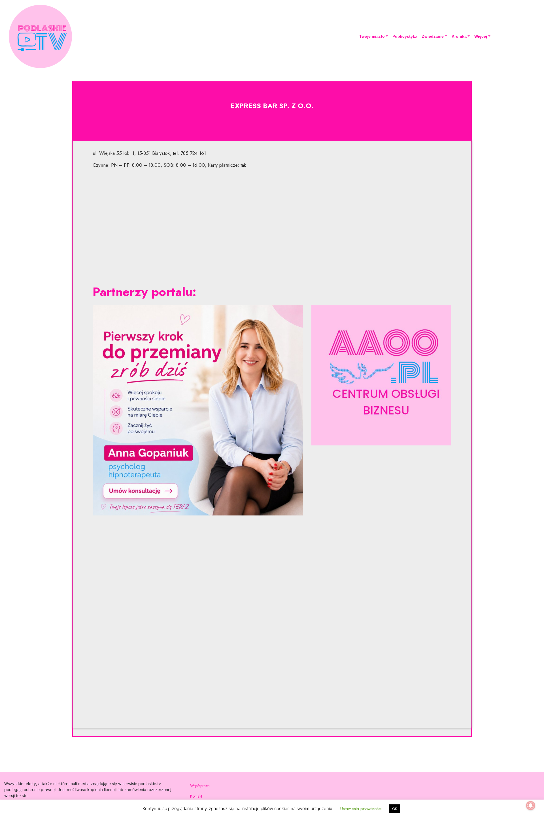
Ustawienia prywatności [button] (361, 809)
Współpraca (200, 786)
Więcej (480, 36)
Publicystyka (404, 36)
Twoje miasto (372, 36)
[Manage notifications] (530, 805)
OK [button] (394, 808)
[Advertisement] (272, 227)
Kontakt (196, 796)
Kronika (459, 36)
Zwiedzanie (433, 36)
